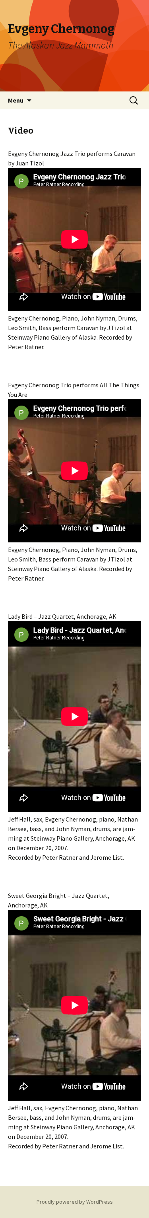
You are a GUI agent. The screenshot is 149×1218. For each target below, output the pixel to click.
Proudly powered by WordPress (75, 1201)
